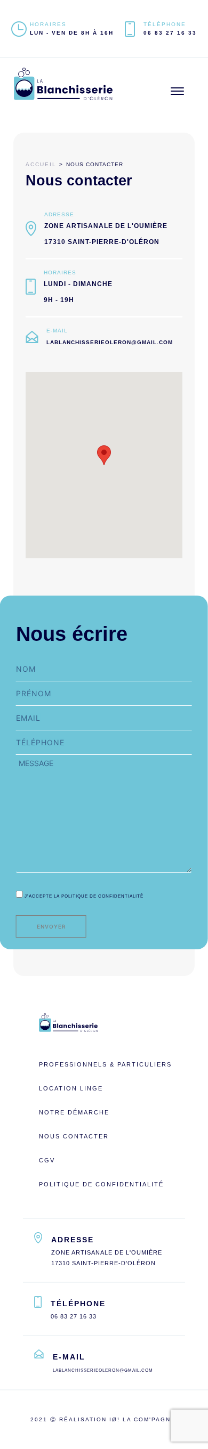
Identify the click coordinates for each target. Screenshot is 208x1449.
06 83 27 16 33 (170, 33)
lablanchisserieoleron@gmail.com (109, 342)
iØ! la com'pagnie (143, 1419)
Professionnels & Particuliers (105, 1064)
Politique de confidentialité (101, 1184)
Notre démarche (74, 1112)
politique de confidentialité (102, 896)
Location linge (71, 1088)
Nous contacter (74, 1136)
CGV (47, 1160)
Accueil (41, 164)
